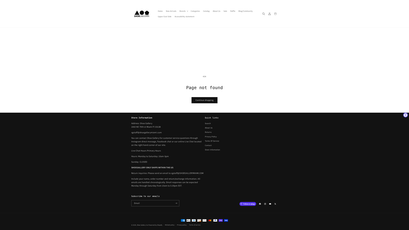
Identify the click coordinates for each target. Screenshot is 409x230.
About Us (208, 127)
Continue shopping (204, 100)
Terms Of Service (212, 141)
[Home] (142, 13)
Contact (208, 145)
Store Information (212, 149)
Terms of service (194, 225)
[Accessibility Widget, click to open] (405, 115)
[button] (183, 11)
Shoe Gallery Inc (142, 225)
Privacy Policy (211, 136)
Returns (208, 132)
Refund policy (169, 225)
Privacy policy (181, 225)
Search (208, 123)
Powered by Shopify (155, 225)
